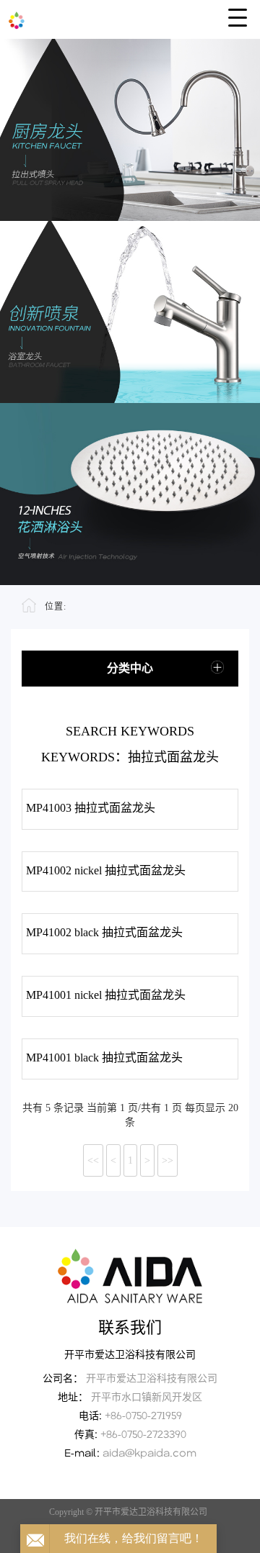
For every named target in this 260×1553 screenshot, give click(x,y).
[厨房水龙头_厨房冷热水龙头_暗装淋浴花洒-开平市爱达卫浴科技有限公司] (130, 18)
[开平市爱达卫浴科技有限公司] (130, 1276)
